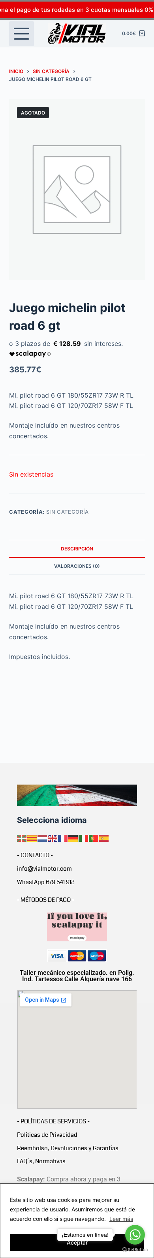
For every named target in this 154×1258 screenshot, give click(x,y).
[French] (63, 837)
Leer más (121, 1218)
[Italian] (84, 837)
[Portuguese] (94, 837)
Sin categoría (67, 512)
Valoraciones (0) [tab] (77, 566)
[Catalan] (32, 837)
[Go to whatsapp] (135, 1235)
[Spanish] (104, 837)
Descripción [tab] (77, 549)
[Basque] (22, 837)
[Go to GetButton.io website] (135, 1249)
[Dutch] (43, 837)
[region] (77, 1220)
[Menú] (21, 33)
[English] (53, 837)
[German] (73, 837)
